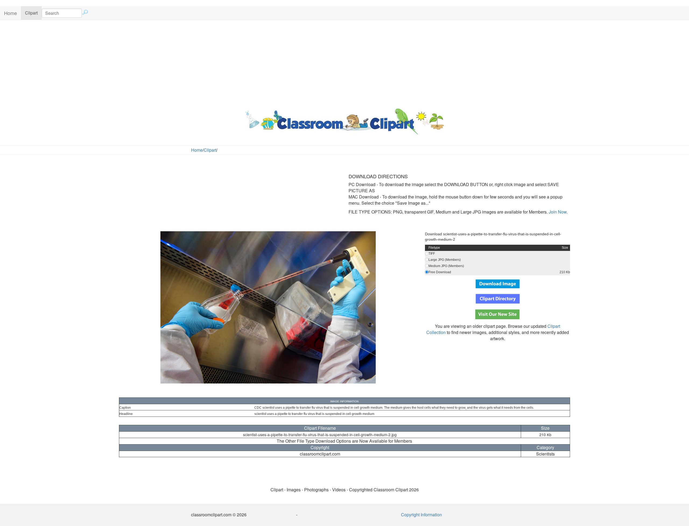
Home (10, 12)
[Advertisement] (344, 63)
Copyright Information (421, 514)
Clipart (33, 12)
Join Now (557, 212)
